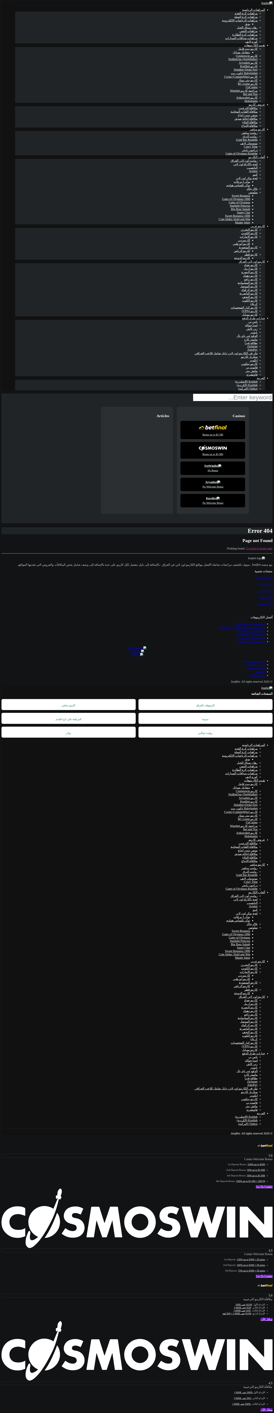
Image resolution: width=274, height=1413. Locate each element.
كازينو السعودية (248, 247)
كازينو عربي (258, 226)
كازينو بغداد (251, 265)
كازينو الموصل (249, 286)
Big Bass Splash (240, 209)
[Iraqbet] (267, 3)
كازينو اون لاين (264, 577)
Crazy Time (251, 146)
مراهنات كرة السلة (246, 16)
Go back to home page (259, 548)
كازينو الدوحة (242, 258)
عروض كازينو (257, 104)
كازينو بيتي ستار (248, 80)
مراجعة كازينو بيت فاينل (250, 623)
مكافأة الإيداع (249, 125)
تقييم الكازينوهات (254, 45)
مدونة (205, 719)
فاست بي (252, 367)
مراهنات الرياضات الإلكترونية (240, 20)
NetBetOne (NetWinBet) (243, 59)
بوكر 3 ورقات (242, 181)
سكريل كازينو (249, 356)
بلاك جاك (252, 188)
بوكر (68, 733)
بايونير (254, 332)
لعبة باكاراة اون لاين (245, 164)
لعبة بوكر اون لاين (247, 178)
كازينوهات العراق (205, 705)
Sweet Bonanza (241, 195)
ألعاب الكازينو (256, 157)
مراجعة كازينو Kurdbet (251, 634)
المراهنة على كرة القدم (68, 719)
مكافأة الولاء (250, 122)
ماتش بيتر (251, 371)
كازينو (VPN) (250, 311)
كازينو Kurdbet (249, 66)
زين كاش (252, 328)
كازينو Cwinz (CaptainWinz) (241, 76)
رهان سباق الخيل (247, 27)
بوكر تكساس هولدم (238, 185)
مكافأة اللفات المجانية (244, 111)
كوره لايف (251, 41)
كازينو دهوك (250, 275)
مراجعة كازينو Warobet (244, 90)
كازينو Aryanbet (248, 62)
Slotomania (251, 101)
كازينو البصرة (249, 272)
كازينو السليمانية (248, 282)
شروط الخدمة (256, 664)
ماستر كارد (251, 339)
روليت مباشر (249, 132)
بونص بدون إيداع (248, 115)
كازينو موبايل (250, 314)
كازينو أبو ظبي (241, 243)
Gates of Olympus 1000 (236, 199)
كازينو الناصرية (249, 293)
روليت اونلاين (205, 733)
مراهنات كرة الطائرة (245, 34)
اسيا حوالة (251, 325)
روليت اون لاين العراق (244, 160)
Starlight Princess (240, 205)
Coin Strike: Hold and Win (234, 219)
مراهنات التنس (248, 31)
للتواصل (260, 671)
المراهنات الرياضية (253, 9)
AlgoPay (252, 349)
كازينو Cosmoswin (247, 55)
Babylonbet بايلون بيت (244, 73)
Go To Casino (264, 1186)
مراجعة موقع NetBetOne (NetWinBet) (242, 627)
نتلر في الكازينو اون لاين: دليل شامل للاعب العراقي (226, 353)
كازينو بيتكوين (249, 363)
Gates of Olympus (239, 202)
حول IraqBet (257, 675)
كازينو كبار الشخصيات (244, 307)
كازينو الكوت (250, 300)
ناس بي (253, 321)
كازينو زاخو (251, 279)
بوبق (247, 24)
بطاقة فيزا (251, 343)
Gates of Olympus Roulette (242, 153)
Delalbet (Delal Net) (246, 69)
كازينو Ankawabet (247, 97)
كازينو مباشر (257, 129)
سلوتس (253, 192)
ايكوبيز (254, 360)
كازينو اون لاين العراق (252, 261)
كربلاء (254, 304)
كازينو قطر (251, 254)
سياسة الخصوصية (254, 661)
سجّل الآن (267, 1319)
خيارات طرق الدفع (253, 318)
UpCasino (252, 87)
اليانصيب (252, 167)
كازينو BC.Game (248, 83)
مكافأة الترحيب (248, 108)
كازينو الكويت (249, 233)
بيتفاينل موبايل (241, 52)
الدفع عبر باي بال (247, 335)
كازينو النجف (250, 297)
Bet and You (250, 94)
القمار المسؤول (255, 668)
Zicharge (252, 346)
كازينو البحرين (249, 229)
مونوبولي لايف (249, 143)
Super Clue (243, 212)
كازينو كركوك (249, 289)
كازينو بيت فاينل (248, 48)
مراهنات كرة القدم (246, 13)
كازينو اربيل (251, 268)
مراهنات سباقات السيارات (241, 38)
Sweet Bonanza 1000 (237, 215)
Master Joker (242, 222)
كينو (255, 174)
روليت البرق (250, 136)
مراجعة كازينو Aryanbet (250, 630)
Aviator (253, 171)
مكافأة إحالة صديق (246, 118)
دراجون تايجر (250, 150)
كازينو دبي (244, 240)
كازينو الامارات (249, 236)
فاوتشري (252, 374)
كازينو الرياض (242, 250)
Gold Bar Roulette (247, 139)
